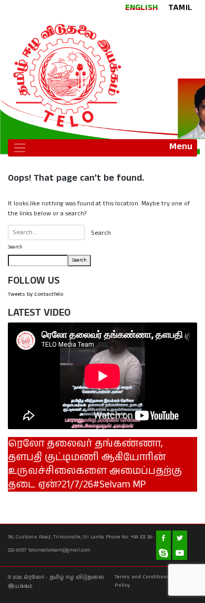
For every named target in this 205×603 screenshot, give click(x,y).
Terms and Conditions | (144, 576)
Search (15, 247)
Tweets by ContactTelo (35, 294)
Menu (180, 146)
